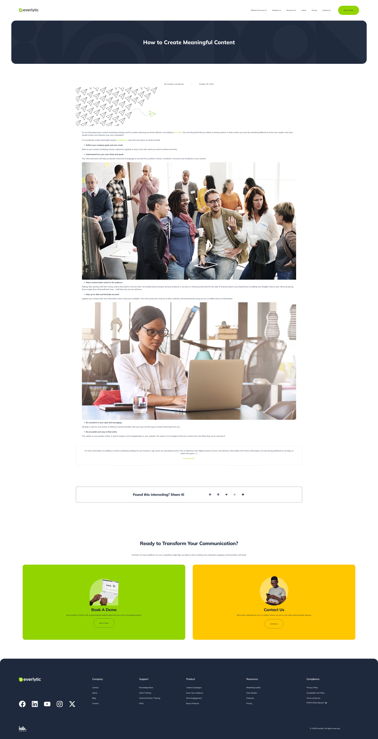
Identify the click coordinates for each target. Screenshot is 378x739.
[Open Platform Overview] (266, 10)
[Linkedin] (34, 704)
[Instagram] (59, 704)
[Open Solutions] (280, 10)
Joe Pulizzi (178, 132)
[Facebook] (22, 704)
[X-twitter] (72, 704)
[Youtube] (47, 704)
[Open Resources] (295, 10)
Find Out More (189, 458)
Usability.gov (122, 140)
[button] (210, 494)
